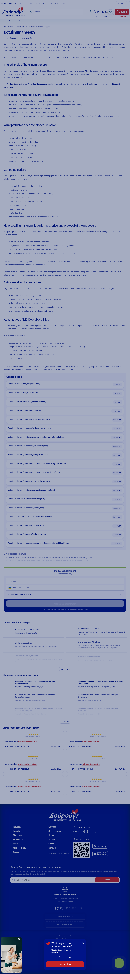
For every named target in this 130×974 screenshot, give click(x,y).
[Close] (82, 942)
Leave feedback (65, 964)
